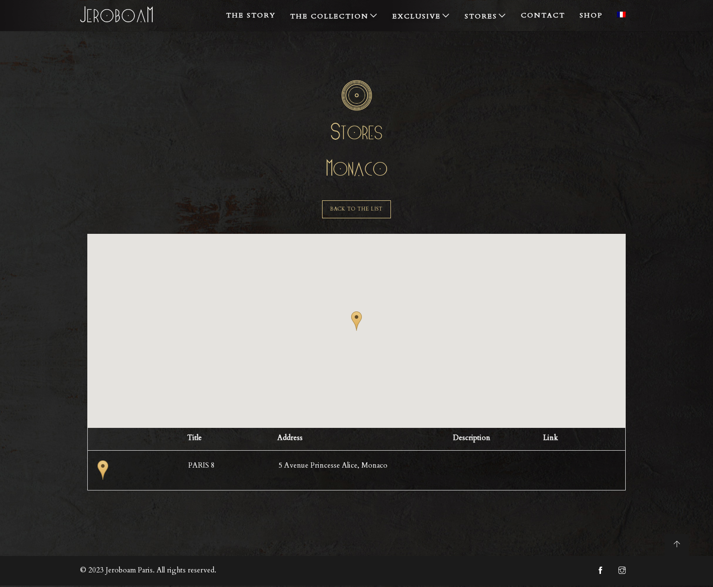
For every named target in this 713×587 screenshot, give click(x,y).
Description (471, 437)
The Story (250, 15)
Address (290, 437)
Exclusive (416, 16)
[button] (356, 321)
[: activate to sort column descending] (133, 439)
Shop (591, 15)
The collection (329, 16)
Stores (481, 16)
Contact (543, 15)
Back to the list (356, 209)
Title (194, 437)
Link (550, 437)
